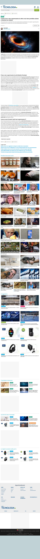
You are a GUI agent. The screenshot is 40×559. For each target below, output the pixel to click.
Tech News (3, 491)
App (11, 491)
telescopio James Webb (13, 105)
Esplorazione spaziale (5, 139)
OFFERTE (3, 338)
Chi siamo (10, 533)
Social (2, 498)
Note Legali (13, 533)
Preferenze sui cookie (26, 533)
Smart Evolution (23, 490)
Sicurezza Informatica (22, 498)
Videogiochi (3, 501)
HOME (1, 15)
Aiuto (30, 533)
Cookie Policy (21, 533)
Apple (12, 490)
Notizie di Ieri (3, 490)
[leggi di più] (38, 28)
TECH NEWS (3, 306)
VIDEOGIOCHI (3, 322)
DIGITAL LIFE (22, 306)
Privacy (17, 533)
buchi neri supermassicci (24, 124)
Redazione (13, 497)
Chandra (34, 87)
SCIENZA (4, 15)
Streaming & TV (3, 500)
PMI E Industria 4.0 (33, 497)
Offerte (2, 494)
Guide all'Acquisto (33, 490)
